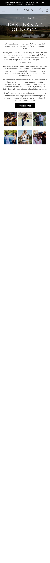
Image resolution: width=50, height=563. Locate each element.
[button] (41, 10)
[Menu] (3, 10)
